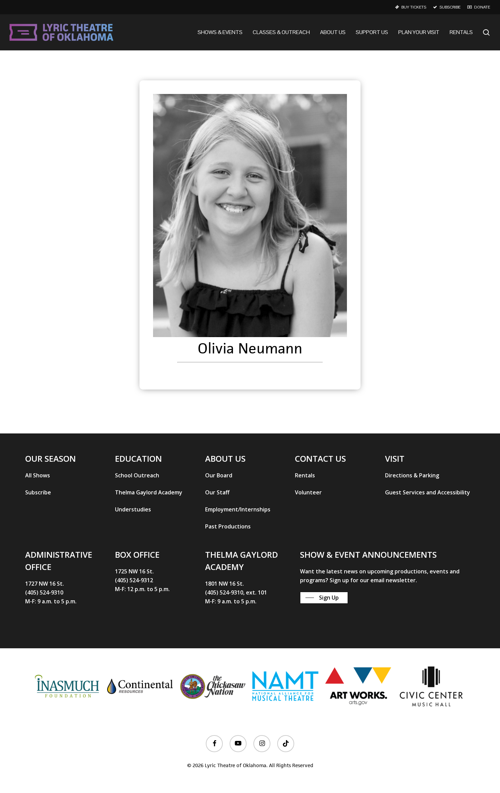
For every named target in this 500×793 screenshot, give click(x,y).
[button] (37, 475)
